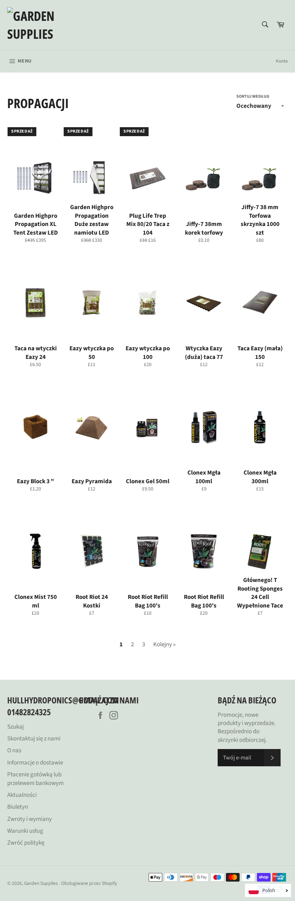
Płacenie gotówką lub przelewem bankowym (35, 778)
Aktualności (22, 795)
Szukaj (15, 726)
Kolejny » (164, 644)
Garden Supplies (41, 883)
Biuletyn (17, 807)
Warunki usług (25, 831)
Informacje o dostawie (35, 762)
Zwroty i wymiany (29, 819)
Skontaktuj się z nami (33, 738)
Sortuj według (252, 97)
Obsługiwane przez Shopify (89, 883)
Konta (282, 61)
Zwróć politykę (25, 842)
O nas (14, 750)
